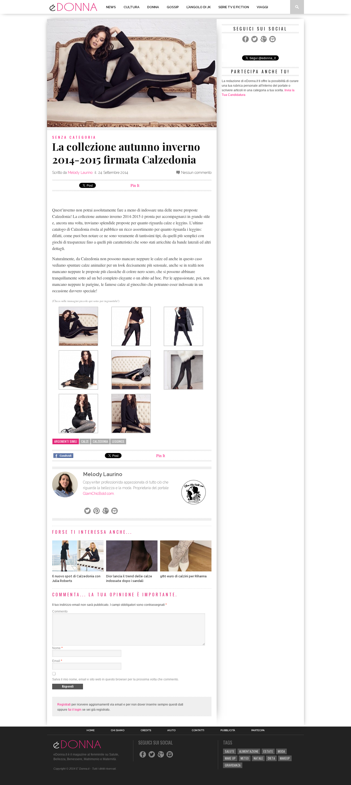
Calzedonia (100, 441)
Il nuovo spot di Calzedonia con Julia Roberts (76, 579)
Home (91, 730)
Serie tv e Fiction (233, 7)
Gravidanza (233, 765)
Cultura (132, 7)
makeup (285, 758)
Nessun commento (196, 172)
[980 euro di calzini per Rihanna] (185, 570)
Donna (153, 7)
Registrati (64, 704)
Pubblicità (227, 730)
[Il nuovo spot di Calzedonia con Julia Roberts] (78, 570)
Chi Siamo (117, 730)
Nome (56, 648)
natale (258, 758)
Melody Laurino (80, 172)
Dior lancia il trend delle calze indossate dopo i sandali (129, 579)
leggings (118, 441)
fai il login (74, 709)
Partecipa (258, 730)
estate (268, 751)
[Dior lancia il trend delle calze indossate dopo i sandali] (132, 570)
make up (230, 758)
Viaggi (262, 7)
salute (229, 751)
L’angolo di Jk (199, 7)
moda (281, 751)
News (111, 7)
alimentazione (248, 751)
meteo (245, 758)
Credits (146, 730)
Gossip (173, 7)
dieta (271, 758)
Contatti (198, 730)
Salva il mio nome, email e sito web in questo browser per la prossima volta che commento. (115, 679)
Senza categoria (74, 137)
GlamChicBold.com (98, 493)
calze (85, 441)
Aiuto (171, 730)
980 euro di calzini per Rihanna (183, 576)
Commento (60, 611)
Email (56, 661)
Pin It (135, 185)
